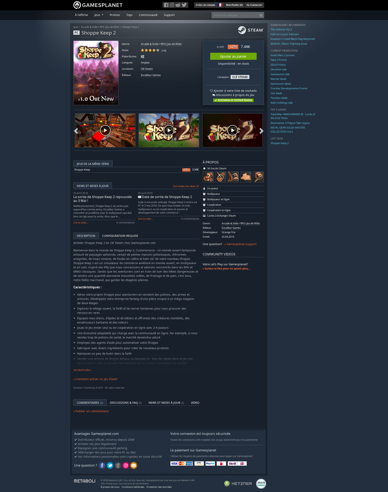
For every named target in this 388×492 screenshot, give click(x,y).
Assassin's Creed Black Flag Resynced (293, 39)
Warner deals (278, 79)
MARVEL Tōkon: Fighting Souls (289, 43)
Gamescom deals (281, 83)
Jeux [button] (97, 15)
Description (86, 236)
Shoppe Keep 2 (130, 26)
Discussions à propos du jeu (234, 95)
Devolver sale (279, 69)
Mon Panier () (234, 5)
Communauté (148, 15)
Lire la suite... (80, 222)
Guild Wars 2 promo (282, 55)
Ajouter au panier (233, 56)
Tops (129, 15)
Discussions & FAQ (126, 403)
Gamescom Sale (280, 74)
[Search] (261, 15)
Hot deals (276, 93)
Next (261, 130)
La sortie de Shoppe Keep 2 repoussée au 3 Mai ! (102, 199)
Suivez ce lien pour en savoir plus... (227, 268)
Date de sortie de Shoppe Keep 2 (166, 197)
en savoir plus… (83, 370)
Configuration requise (120, 236)
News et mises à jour (93, 186)
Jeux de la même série (93, 164)
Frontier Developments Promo (289, 88)
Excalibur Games (151, 75)
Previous (76, 130)
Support (169, 15)
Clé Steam (147, 69)
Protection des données (159, 486)
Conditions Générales (133, 486)
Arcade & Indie (89, 26)
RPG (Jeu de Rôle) (109, 26)
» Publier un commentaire (91, 411)
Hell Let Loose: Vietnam (285, 34)
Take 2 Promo (279, 60)
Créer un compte (205, 5)
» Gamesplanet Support (240, 244)
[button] (219, 4)
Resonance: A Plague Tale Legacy (290, 123)
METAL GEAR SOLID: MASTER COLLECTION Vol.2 (288, 129)
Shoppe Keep (82, 169)
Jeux (75, 26)
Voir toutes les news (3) (186, 186)
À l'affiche (81, 15)
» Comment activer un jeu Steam (95, 379)
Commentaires (90, 403)
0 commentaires (125, 222)
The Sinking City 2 (281, 29)
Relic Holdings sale (282, 102)
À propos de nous (110, 486)
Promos (115, 15)
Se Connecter (254, 5)
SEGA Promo (278, 64)
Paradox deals (279, 98)
